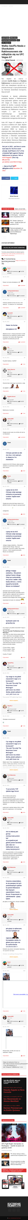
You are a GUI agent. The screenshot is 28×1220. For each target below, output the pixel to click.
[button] (2, 2)
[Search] (26, 2)
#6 (24, 406)
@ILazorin (5, 160)
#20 (24, 970)
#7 (24, 429)
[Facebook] (12, 202)
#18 (24, 877)
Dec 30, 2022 (6, 970)
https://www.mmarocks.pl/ (14, 198)
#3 (24, 321)
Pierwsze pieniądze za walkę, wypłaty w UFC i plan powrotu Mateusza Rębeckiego (18, 1163)
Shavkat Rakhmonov (9, 40)
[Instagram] (15, 202)
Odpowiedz (6, 285)
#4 (24, 357)
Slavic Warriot (11, 369)
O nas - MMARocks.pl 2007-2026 (14, 1218)
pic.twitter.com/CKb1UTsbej (11, 162)
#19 (24, 925)
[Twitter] (18, 1210)
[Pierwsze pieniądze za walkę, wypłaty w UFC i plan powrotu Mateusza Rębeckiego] (5, 230)
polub (23, 470)
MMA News (13, 38)
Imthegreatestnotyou (13, 290)
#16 (24, 785)
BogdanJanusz (11, 396)
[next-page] (5, 238)
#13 (24, 673)
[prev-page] (3, 238)
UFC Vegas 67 (6, 43)
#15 (24, 738)
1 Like (23, 364)
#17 (24, 828)
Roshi (8, 268)
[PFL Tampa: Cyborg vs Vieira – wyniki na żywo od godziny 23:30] (5, 222)
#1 (24, 276)
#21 (24, 1026)
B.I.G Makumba (11, 775)
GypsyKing (10, 662)
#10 (24, 528)
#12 (24, 617)
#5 (24, 379)
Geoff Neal (11, 5)
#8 (24, 449)
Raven (9, 476)
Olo (8, 347)
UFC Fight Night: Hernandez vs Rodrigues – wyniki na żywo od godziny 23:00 (18, 214)
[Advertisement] (14, 22)
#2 (24, 299)
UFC (18, 40)
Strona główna (4, 5)
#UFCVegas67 (7, 157)
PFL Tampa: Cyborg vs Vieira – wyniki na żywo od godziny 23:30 (17, 222)
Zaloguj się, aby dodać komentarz (14, 247)
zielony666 (10, 418)
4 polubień (22, 285)
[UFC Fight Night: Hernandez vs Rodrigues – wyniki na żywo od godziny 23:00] (5, 215)
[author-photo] (14, 194)
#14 (24, 716)
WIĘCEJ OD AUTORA (20, 209)
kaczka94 (10, 313)
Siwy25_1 (9, 705)
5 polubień (22, 307)
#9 (24, 486)
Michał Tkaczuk (10, 60)
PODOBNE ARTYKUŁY (7, 209)
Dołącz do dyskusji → (21, 260)
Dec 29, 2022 (6, 276)
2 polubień (22, 342)
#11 (24, 567)
